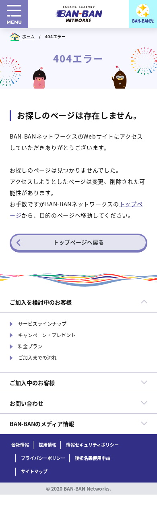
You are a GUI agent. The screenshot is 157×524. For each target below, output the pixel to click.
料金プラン (30, 346)
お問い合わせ (26, 403)
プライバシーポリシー (43, 458)
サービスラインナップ (42, 323)
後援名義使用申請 (92, 458)
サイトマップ (34, 471)
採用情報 (47, 445)
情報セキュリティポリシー (92, 445)
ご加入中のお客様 (32, 383)
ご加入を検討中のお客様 (41, 302)
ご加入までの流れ (37, 357)
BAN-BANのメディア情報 (42, 424)
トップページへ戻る (78, 242)
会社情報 (20, 445)
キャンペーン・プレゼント (47, 335)
